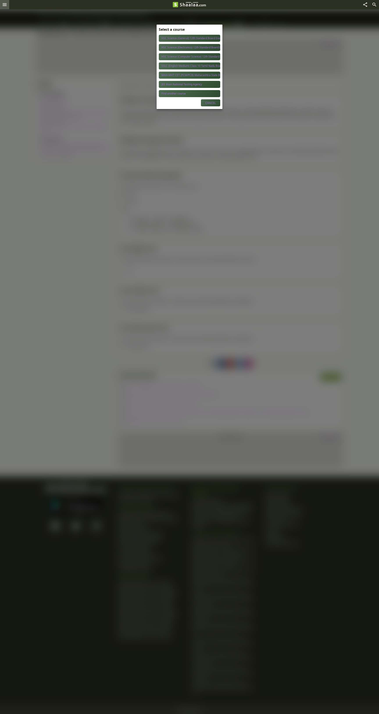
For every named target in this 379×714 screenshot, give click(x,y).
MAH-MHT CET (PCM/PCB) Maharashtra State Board (190, 75)
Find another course (173, 93)
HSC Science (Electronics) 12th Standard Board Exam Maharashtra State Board (190, 47)
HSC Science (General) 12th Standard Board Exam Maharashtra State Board (190, 38)
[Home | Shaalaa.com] (175, 4)
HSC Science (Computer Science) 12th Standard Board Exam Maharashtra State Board (190, 56)
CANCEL (210, 103)
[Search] (374, 4)
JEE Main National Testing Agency (181, 84)
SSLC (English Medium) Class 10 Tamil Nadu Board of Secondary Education (190, 66)
